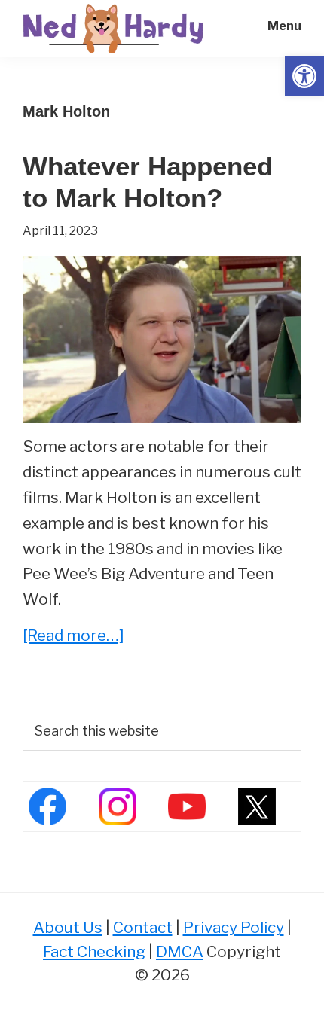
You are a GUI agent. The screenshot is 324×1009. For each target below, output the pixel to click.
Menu (284, 26)
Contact (143, 927)
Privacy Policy (233, 927)
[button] (304, 76)
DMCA (179, 951)
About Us (67, 927)
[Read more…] (73, 636)
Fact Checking (94, 951)
